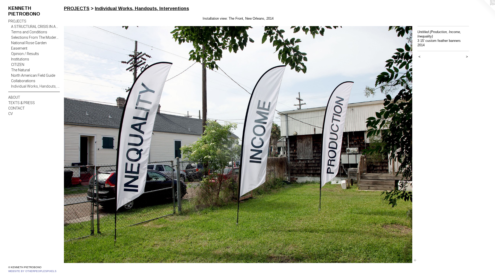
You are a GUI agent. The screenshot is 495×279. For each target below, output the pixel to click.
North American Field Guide (33, 75)
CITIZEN (17, 65)
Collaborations (23, 81)
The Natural (20, 70)
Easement (19, 48)
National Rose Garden (29, 43)
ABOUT (14, 97)
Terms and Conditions (29, 32)
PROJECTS (17, 21)
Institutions (20, 59)
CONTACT (16, 108)
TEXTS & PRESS (21, 103)
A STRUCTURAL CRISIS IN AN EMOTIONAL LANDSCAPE (35, 27)
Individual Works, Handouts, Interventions (35, 86)
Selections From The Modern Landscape (35, 37)
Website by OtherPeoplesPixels (32, 271)
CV (10, 114)
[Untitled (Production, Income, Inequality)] (238, 144)
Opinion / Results (25, 54)
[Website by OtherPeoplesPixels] (484, 10)
